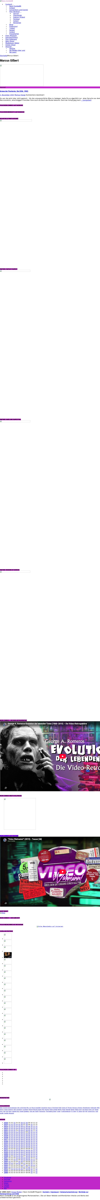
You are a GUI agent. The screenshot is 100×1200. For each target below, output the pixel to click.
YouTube (7, 1179)
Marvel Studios (37, 1109)
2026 (6, 1123)
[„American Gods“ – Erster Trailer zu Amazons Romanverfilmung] (8, 1013)
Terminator (42, 1111)
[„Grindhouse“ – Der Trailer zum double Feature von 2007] (8, 1001)
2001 (6, 1169)
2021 (6, 1132)
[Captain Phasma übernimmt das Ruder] (8, 970)
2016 (6, 1141)
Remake (68, 1109)
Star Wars (9, 1111)
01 (10, 1125)
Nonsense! (17, 23)
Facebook (7, 1177)
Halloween (93, 1107)
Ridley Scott (78, 1109)
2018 (6, 1137)
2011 (6, 1150)
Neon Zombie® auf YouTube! (9, 836)
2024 (6, 1126)
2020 (6, 1134)
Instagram (8, 1181)
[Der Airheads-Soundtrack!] (8, 939)
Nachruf (47, 1109)
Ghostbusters (86, 1107)
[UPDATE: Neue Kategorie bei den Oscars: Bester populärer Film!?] (8, 1020)
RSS (5, 1189)
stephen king (15, 1111)
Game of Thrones (67, 1107)
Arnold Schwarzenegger (10, 1107)
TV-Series (79, 1111)
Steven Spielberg (24, 1111)
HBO (98, 1107)
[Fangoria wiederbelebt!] (8, 1007)
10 (32, 1125)
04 (17, 1125)
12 (37, 1126)
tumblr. (6, 1187)
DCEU (60, 1107)
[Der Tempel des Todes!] (8, 951)
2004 (6, 1163)
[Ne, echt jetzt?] (8, 976)
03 (15, 1123)
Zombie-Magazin (9, 1113)
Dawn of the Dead (53, 1107)
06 (22, 1123)
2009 (6, 1154)
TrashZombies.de (66, 1111)
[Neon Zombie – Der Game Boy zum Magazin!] (8, 1038)
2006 (6, 1160)
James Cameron (8, 1109)
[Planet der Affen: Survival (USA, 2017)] (8, 945)
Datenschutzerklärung (68, 1192)
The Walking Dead (51, 1111)
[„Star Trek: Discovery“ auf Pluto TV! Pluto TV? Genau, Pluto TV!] (8, 957)
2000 (6, 1171)
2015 (6, 1143)
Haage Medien (16, 1192)
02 (12, 1125)
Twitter (6, 1185)
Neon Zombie (53, 1109)
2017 (6, 1139)
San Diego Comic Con (88, 1109)
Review (73, 1109)
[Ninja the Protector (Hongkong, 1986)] (8, 1044)
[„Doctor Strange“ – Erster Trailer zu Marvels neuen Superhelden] (8, 1063)
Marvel (31, 1109)
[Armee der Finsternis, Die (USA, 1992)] (21, 85)
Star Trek (2, 1111)
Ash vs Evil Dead (21, 1107)
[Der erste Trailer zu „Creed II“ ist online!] (8, 964)
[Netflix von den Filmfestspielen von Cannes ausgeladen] (8, 1032)
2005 (6, 1161)
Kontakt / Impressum (51, 1192)
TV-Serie (73, 1111)
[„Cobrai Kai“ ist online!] (8, 1026)
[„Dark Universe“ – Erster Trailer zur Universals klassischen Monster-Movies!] (8, 1057)
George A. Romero (77, 1107)
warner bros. (91, 1111)
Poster (64, 1109)
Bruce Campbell (36, 1107)
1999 (6, 1172)
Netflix (60, 1109)
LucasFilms (25, 1109)
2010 (6, 1152)
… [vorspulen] (86, 100)
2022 (6, 1130)
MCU (43, 1109)
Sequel (96, 1109)
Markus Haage (20, 95)
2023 (6, 1128)
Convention (44, 1107)
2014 (6, 1145)
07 (24, 1123)
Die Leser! (13, 52)
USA (83, 1111)
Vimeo (6, 1183)
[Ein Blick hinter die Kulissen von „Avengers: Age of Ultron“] (8, 982)
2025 (6, 1125)
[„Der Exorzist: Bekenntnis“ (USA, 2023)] (8, 1051)
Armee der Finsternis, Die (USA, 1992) (14, 91)
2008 (6, 1156)
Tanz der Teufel (34, 1111)
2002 (6, 1167)
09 (29, 1126)
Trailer (59, 1111)
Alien (1, 1107)
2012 (6, 1149)
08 (27, 1123)
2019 (6, 1136)
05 (19, 1125)
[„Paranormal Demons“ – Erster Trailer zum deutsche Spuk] (8, 988)
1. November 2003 (7, 95)
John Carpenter (17, 1109)
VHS (86, 1111)
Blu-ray (29, 1107)
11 (34, 1126)
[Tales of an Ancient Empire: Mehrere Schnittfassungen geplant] (8, 995)
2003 (6, 1165)
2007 (6, 1158)
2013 (6, 1147)
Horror (2, 1109)
